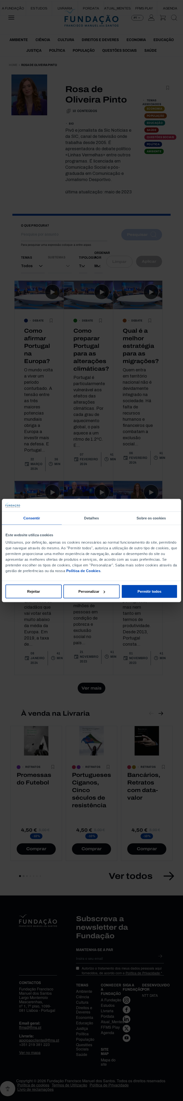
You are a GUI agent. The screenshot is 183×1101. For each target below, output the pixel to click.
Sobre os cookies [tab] (151, 518)
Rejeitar (33, 591)
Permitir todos (149, 591)
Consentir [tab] (31, 518)
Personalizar (88, 591)
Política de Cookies (83, 571)
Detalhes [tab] (91, 518)
